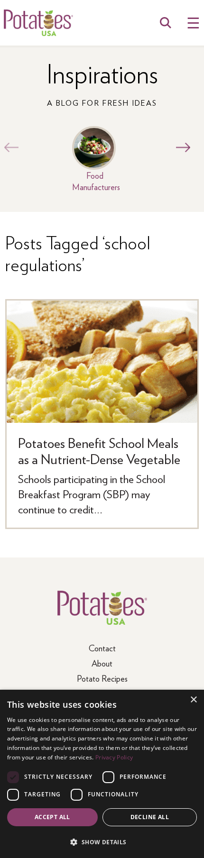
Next (180, 147)
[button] (102, 841)
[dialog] (102, 774)
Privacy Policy (114, 757)
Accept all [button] (52, 817)
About (102, 663)
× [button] (193, 699)
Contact (102, 648)
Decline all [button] (149, 817)
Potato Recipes (102, 678)
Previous (9, 147)
